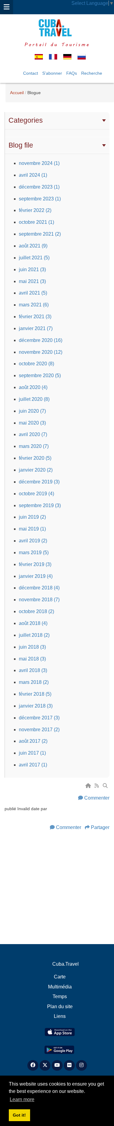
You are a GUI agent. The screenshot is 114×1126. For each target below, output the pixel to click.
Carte (60, 976)
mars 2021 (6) (34, 304)
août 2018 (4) (33, 623)
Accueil (17, 92)
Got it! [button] (19, 1115)
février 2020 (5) (35, 458)
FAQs (71, 73)
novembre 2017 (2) (39, 729)
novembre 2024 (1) (39, 163)
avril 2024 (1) (33, 175)
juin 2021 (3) (32, 269)
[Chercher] (105, 785)
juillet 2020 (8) (34, 399)
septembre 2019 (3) (40, 505)
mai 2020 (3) (32, 422)
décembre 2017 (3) (39, 717)
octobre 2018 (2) (36, 611)
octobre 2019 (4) (36, 493)
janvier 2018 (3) (36, 705)
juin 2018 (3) (32, 647)
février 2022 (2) (35, 210)
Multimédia (60, 986)
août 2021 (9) (33, 245)
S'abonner (52, 73)
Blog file (21, 145)
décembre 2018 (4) (39, 587)
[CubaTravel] (57, 27)
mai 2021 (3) (32, 281)
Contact (30, 73)
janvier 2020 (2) (36, 470)
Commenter (96, 797)
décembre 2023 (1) (39, 186)
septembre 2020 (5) (40, 375)
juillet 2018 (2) (34, 635)
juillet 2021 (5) (34, 257)
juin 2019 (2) (32, 517)
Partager (100, 827)
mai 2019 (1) (32, 528)
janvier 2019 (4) (36, 576)
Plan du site (60, 1006)
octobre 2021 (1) (36, 222)
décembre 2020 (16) (40, 340)
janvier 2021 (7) (36, 328)
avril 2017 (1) (33, 764)
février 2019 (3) (35, 564)
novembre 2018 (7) (39, 599)
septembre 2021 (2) (40, 234)
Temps (60, 996)
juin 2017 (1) (32, 753)
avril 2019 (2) (33, 540)
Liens (60, 1016)
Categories (26, 120)
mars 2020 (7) (34, 446)
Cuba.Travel (65, 964)
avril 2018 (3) (33, 670)
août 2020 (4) (33, 387)
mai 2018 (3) (32, 658)
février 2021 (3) (35, 316)
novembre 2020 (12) (40, 352)
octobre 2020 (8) (36, 363)
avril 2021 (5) (33, 292)
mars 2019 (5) (34, 552)
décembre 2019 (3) (39, 481)
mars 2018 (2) (34, 682)
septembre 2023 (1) (40, 198)
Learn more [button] (22, 1099)
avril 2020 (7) (33, 434)
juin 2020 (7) (32, 411)
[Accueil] (88, 785)
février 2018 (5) (35, 694)
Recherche (91, 73)
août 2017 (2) (33, 741)
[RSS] (97, 785)
